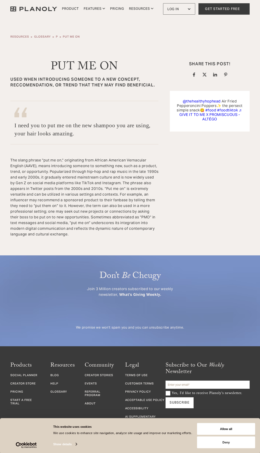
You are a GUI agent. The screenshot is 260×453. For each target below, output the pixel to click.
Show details (62, 444)
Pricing (16, 392)
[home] (33, 9)
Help (54, 384)
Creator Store (23, 384)
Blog (54, 375)
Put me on (71, 37)
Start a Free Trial (21, 402)
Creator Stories (99, 375)
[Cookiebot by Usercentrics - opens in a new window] (26, 445)
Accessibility (136, 409)
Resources (19, 37)
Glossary (42, 37)
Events (91, 384)
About (90, 404)
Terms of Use (136, 375)
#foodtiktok (227, 110)
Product (70, 9)
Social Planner (23, 375)
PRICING (117, 9)
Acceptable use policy (145, 400)
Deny (226, 442)
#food (210, 110)
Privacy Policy (138, 392)
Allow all (226, 429)
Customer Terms (139, 384)
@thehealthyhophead (202, 101)
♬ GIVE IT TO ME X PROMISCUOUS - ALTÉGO (211, 114)
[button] (94, 9)
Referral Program (92, 393)
